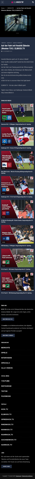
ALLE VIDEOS (7, 368)
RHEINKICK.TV (7, 424)
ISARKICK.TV (6, 445)
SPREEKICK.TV (7, 419)
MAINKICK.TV (6, 430)
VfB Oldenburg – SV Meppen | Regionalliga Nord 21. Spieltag (16, 245)
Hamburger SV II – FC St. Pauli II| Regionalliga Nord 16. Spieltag (16, 196)
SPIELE (4, 353)
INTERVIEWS (6, 358)
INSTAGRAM (6, 386)
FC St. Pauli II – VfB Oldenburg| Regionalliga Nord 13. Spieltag (16, 293)
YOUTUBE (5, 381)
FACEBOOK (6, 396)
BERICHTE (10, 8)
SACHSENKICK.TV (8, 440)
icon (17, 112)
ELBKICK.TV (9, 42)
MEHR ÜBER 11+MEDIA (7, 335)
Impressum (18, 476)
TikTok (4, 391)
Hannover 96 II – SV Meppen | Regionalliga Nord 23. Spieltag (16, 124)
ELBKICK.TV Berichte (17, 42)
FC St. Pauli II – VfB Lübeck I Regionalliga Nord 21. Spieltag (15, 269)
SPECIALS (5, 363)
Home (3, 8)
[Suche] (33, 2)
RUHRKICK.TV (7, 435)
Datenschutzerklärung (27, 476)
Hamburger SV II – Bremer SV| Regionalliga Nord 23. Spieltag (16, 148)
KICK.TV (4, 409)
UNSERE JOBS (6, 466)
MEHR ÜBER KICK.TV (7, 319)
